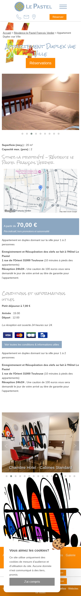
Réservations (40, 63)
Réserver (58, 16)
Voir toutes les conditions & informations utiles (32, 344)
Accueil (7, 33)
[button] (22, 134)
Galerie (71, 555)
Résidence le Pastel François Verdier (34, 33)
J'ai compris (32, 581)
